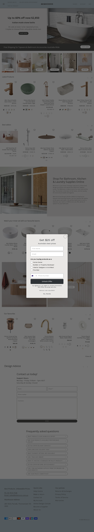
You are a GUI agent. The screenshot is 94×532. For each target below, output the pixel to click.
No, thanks (47, 294)
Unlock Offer (47, 281)
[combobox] (34, 276)
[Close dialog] (65, 236)
